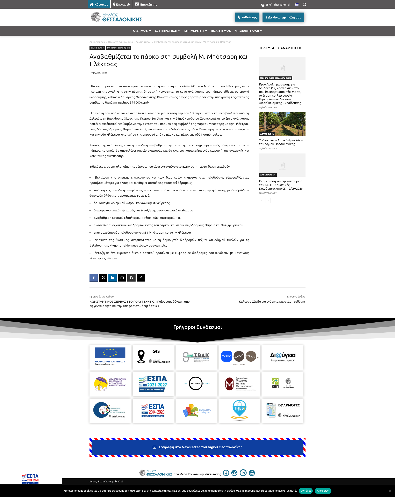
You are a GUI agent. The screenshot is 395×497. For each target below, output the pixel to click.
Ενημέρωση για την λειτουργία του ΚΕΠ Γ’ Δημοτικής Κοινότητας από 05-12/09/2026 (281, 184)
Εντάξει (306, 490)
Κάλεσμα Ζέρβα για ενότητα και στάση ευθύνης (272, 301)
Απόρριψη (323, 490)
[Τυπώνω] (131, 278)
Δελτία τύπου (143, 42)
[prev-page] (261, 200)
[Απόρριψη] (390, 491)
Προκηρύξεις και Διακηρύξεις (275, 78)
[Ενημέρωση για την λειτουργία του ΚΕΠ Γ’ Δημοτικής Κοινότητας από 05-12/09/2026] (282, 165)
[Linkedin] (112, 278)
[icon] (226, 474)
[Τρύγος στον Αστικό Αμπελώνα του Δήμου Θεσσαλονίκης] (282, 124)
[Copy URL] (141, 278)
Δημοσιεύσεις (97, 42)
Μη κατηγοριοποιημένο (118, 48)
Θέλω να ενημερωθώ (120, 42)
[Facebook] (93, 278)
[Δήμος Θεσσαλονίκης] (120, 17)
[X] (103, 278)
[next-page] (268, 200)
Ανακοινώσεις (267, 175)
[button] (304, 4)
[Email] (122, 278)
